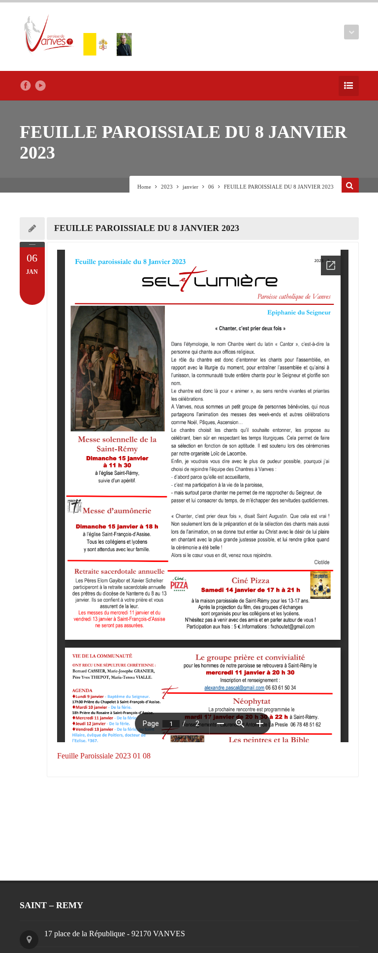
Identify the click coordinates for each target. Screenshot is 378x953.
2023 (167, 187)
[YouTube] (40, 86)
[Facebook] (26, 86)
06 (211, 187)
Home (144, 187)
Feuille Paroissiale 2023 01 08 (104, 756)
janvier (190, 187)
